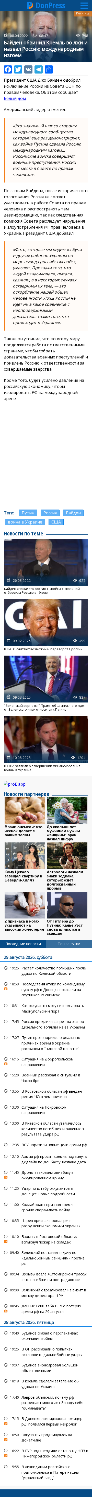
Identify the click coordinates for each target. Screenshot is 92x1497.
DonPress (50, 5)
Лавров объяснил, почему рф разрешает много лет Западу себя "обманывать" (46, 1402)
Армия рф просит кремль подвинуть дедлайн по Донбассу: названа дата (46, 1158)
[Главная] (30, 5)
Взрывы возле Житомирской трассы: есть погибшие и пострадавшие (46, 1276)
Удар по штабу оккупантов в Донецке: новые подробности (46, 1190)
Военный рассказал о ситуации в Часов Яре (46, 1077)
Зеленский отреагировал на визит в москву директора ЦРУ (46, 1292)
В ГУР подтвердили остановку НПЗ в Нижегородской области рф (46, 1453)
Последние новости (23, 943)
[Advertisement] (46, 452)
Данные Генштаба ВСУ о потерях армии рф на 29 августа (46, 1308)
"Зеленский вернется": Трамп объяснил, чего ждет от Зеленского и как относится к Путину (46, 684)
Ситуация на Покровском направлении (46, 1109)
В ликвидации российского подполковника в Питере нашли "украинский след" (46, 1472)
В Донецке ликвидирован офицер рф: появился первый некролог (46, 1420)
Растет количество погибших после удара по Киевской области (46, 970)
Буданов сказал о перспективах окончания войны (46, 1335)
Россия (50, 513)
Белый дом (15, 98)
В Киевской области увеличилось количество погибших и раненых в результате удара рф (46, 1128)
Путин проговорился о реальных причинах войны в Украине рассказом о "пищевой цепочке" (46, 1042)
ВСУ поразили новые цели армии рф (46, 1145)
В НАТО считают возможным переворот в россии (46, 625)
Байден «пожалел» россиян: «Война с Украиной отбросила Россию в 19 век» (46, 567)
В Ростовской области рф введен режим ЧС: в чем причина (46, 1093)
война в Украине (25, 522)
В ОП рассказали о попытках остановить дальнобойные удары (46, 1351)
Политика (82, 13)
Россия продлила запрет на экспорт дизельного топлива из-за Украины (46, 1023)
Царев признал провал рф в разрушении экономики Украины (46, 1222)
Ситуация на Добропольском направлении (46, 1061)
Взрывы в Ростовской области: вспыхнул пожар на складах (46, 1238)
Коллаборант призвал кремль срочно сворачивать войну (46, 1206)
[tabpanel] (46, 1217)
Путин (28, 513)
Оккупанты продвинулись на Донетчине (46, 1437)
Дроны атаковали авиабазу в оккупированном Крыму (46, 1174)
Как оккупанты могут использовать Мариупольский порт (46, 1007)
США (56, 522)
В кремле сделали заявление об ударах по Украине (46, 1383)
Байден (73, 513)
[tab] (23, 944)
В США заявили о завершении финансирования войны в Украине (46, 744)
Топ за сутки (69, 943)
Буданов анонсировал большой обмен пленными (46, 1367)
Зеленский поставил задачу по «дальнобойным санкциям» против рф (46, 1257)
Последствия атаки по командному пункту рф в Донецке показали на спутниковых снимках (46, 989)
